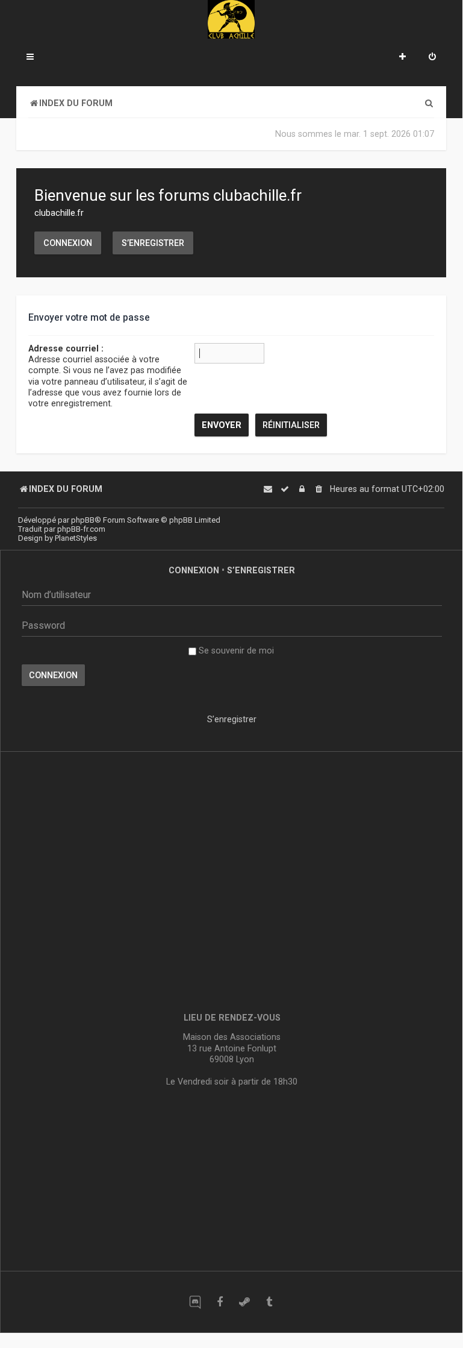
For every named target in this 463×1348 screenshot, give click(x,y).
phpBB (83, 519)
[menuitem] (432, 58)
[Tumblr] (268, 1301)
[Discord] (194, 1301)
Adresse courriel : (66, 348)
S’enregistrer (153, 243)
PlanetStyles (76, 538)
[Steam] (244, 1301)
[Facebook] (219, 1301)
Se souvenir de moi (235, 650)
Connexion (67, 243)
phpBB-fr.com (81, 529)
